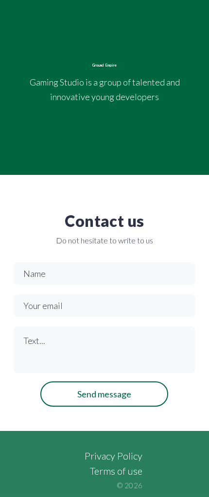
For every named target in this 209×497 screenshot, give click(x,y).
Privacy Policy (113, 456)
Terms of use (116, 471)
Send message (104, 394)
